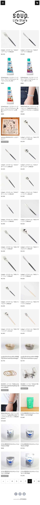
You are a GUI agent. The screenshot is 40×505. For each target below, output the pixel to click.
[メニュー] (3, 3)
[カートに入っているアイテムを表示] (37, 3)
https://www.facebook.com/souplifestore (15, 493)
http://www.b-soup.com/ (24, 493)
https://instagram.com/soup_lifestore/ (20, 493)
